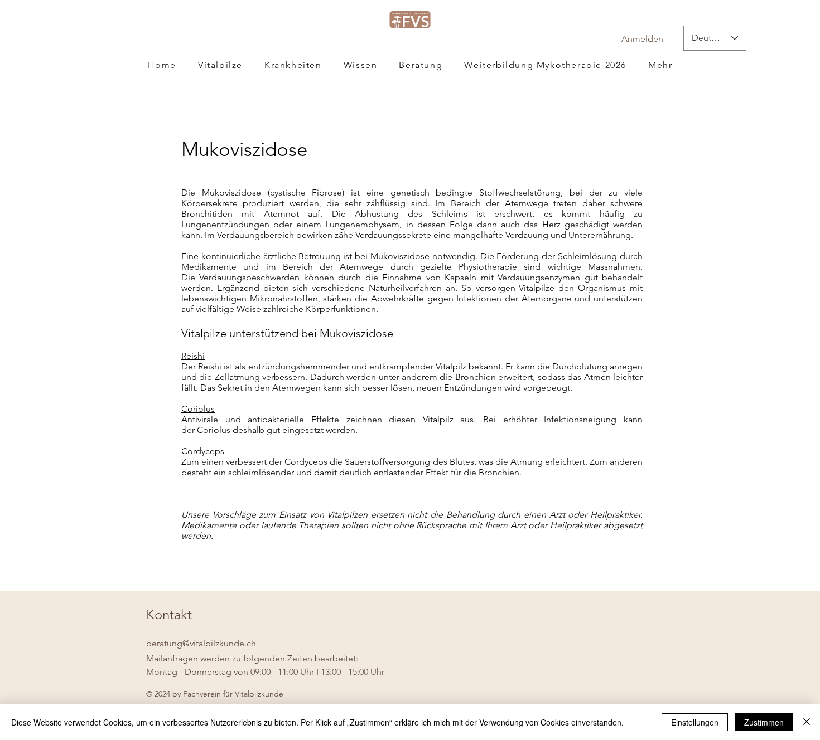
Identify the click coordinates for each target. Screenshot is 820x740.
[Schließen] (806, 722)
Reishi (193, 355)
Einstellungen (694, 722)
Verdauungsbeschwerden (249, 277)
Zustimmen (764, 722)
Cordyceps (202, 451)
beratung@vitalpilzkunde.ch (201, 643)
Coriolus (198, 408)
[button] (660, 65)
